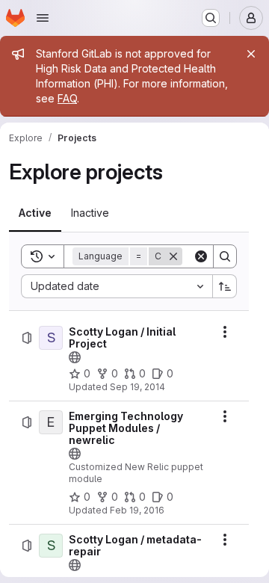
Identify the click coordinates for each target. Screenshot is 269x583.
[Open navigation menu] (43, 18)
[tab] (35, 213)
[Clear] (201, 256)
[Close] (251, 54)
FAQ (67, 98)
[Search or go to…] (211, 18)
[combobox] (116, 286)
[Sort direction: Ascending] (225, 286)
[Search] (225, 256)
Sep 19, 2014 (137, 386)
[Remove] (173, 256)
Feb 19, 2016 (137, 510)
